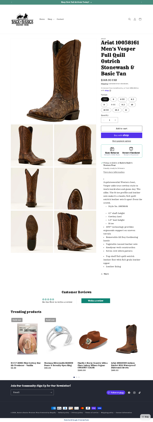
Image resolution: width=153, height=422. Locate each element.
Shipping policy (107, 412)
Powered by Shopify (48, 412)
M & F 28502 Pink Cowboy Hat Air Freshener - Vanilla (26, 364)
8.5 (132, 99)
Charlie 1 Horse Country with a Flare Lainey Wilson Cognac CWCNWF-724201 (93, 365)
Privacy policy (77, 412)
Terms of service (91, 412)
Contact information (124, 412)
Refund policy (63, 412)
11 (126, 110)
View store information (114, 172)
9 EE (114, 105)
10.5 (117, 110)
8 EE (122, 99)
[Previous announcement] (11, 2)
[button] (50, 19)
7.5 (105, 99)
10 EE (106, 110)
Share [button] (106, 274)
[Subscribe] (51, 392)
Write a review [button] (95, 301)
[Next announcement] (141, 2)
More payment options (121, 141)
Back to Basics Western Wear (28, 412)
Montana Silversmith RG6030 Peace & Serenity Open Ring (58, 364)
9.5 (123, 105)
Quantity (104, 115)
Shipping (104, 84)
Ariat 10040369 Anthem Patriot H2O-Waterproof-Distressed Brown (123, 365)
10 (132, 105)
